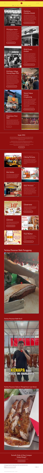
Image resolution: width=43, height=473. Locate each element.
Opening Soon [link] (9, 126)
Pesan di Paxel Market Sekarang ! (29, 241)
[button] (5, 3)
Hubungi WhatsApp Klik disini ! (11, 42)
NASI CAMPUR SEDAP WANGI (8, 471)
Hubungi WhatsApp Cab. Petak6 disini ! (29, 64)
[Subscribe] (14, 467)
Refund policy (16, 471)
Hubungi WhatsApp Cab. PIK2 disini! (11, 86)
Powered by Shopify (12, 471)
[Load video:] (21, 282)
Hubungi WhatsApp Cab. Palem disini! (29, 109)
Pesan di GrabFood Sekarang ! (28, 211)
